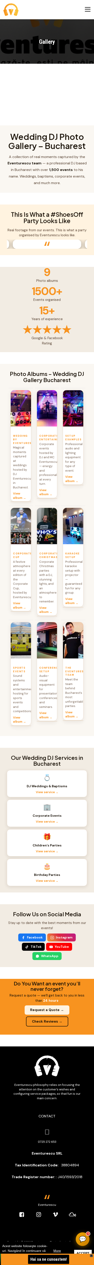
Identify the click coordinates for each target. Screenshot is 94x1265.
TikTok (36, 947)
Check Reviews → (47, 1021)
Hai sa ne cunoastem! (48, 1259)
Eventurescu (47, 1205)
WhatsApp (49, 956)
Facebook (35, 937)
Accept (82, 1253)
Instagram (64, 937)
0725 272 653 (47, 1142)
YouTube (62, 947)
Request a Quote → (47, 1010)
